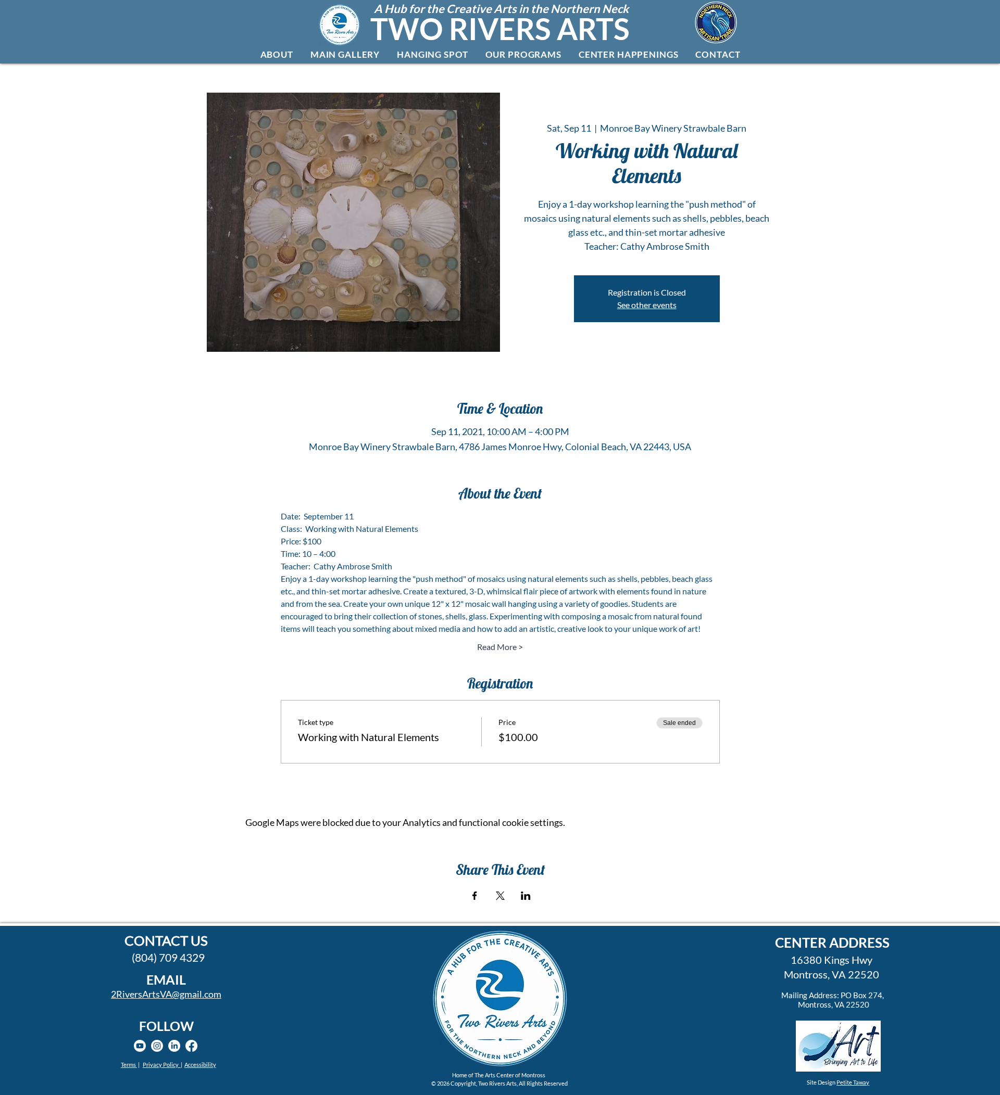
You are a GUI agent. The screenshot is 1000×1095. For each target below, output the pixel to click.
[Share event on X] (500, 896)
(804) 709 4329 (168, 957)
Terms (129, 1064)
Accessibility (200, 1064)
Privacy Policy (162, 1064)
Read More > (500, 647)
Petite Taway (852, 1082)
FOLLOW (166, 1026)
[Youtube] (140, 1046)
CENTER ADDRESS (832, 942)
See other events (647, 305)
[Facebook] (191, 1046)
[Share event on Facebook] (475, 896)
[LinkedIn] (174, 1046)
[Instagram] (157, 1046)
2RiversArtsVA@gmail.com (166, 994)
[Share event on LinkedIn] (526, 896)
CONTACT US (166, 940)
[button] (276, 54)
